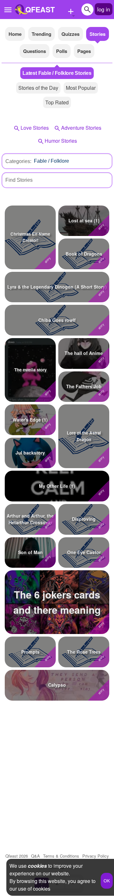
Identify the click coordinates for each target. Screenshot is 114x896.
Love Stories (35, 127)
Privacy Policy (95, 856)
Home (15, 33)
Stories (97, 33)
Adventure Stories (81, 127)
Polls (61, 51)
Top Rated (57, 102)
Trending (41, 33)
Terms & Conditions (61, 856)
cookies (37, 865)
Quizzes (70, 33)
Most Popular (81, 87)
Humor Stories (61, 140)
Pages (84, 51)
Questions (34, 51)
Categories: (18, 161)
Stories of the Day (38, 87)
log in (103, 9)
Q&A (35, 856)
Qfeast (16, 856)
